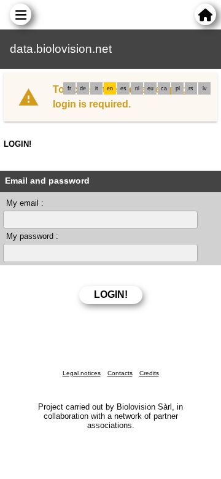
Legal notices (82, 373)
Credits (149, 373)
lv (205, 88)
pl (178, 88)
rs (190, 88)
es (123, 88)
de (83, 88)
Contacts (120, 373)
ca (164, 88)
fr (69, 88)
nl (137, 88)
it (96, 88)
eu (150, 88)
